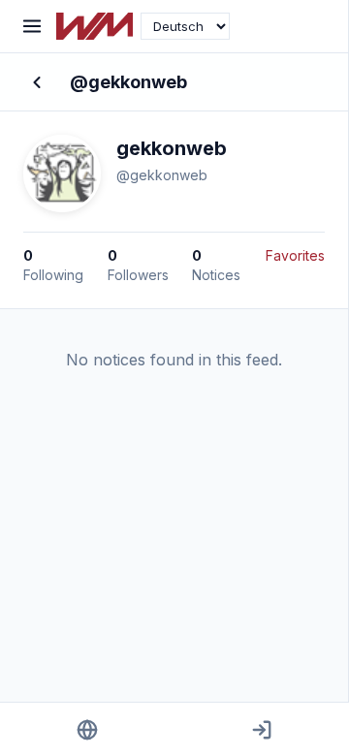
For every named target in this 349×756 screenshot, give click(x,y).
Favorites (295, 255)
